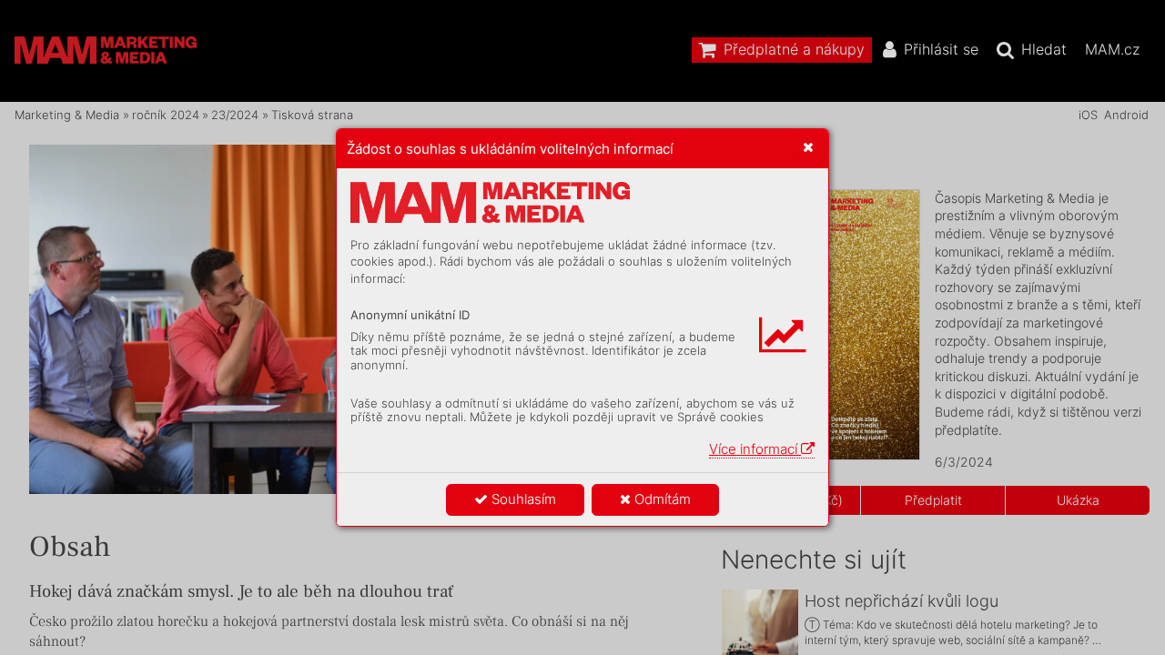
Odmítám (661, 499)
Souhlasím (522, 499)
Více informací (755, 449)
